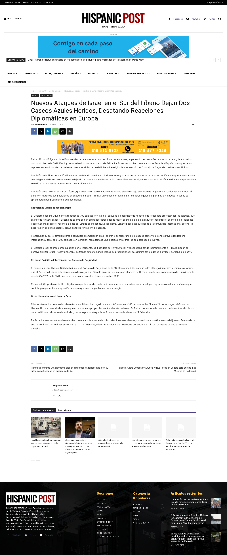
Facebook (178, 19)
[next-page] (38, 459)
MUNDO (42, 91)
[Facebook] (169, 19)
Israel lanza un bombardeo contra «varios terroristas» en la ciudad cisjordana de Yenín (46, 443)
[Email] (62, 131)
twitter (212, 19)
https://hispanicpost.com (63, 390)
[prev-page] (33, 459)
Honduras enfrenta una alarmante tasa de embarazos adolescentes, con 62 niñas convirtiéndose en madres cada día (69, 369)
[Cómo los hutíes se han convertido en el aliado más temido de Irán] (113, 427)
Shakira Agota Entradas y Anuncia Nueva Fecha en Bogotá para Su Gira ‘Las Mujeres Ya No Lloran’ (157, 369)
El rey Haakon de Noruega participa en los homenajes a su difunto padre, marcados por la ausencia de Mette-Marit (86, 59)
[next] (219, 60)
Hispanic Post (41, 124)
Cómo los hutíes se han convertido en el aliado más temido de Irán (110, 443)
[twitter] (205, 19)
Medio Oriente (55, 91)
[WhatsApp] (55, 131)
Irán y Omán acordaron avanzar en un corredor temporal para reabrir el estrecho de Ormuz (147, 443)
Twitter (33, 535)
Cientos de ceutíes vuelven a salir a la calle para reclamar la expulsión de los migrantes (189, 502)
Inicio (33, 91)
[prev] (214, 60)
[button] (219, 19)
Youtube (196, 19)
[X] (41, 131)
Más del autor (64, 410)
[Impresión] (70, 131)
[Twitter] (26, 535)
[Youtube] (188, 19)
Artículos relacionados (44, 410)
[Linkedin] (48, 131)
